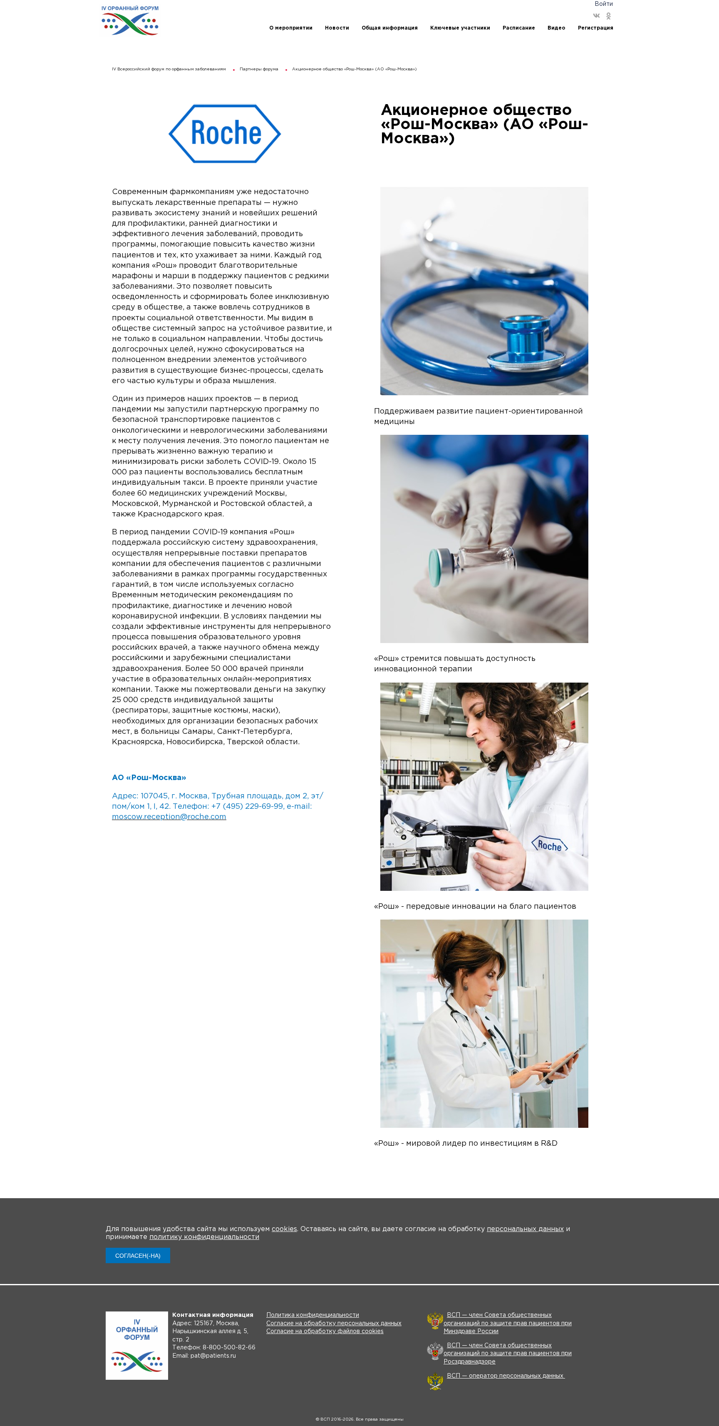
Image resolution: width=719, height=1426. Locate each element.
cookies (284, 1229)
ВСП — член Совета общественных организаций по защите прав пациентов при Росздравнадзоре (508, 1353)
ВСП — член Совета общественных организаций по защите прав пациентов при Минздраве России (508, 1323)
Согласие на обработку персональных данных (334, 1323)
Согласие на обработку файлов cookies (325, 1331)
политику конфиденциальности (204, 1237)
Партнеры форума (259, 69)
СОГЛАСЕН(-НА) (138, 1255)
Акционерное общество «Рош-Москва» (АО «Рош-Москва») (354, 69)
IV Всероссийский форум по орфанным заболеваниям (169, 69)
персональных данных (525, 1229)
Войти (604, 4)
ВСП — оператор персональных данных (506, 1376)
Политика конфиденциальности (312, 1315)
